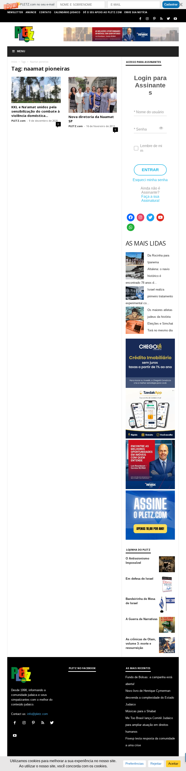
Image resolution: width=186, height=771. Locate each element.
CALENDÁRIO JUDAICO (67, 12)
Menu (21, 51)
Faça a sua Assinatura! (150, 198)
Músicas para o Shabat (140, 711)
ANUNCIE (31, 12)
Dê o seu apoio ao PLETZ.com (102, 12)
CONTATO (45, 12)
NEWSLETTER (15, 12)
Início (14, 61)
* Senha (140, 129)
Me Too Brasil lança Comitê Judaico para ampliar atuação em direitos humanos (149, 724)
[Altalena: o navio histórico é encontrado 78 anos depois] (135, 272)
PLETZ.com (18, 120)
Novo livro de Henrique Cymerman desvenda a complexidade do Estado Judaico (149, 697)
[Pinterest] (154, 19)
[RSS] (161, 19)
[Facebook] (140, 19)
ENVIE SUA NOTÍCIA (135, 12)
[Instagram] (147, 19)
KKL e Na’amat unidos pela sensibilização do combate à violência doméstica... (35, 111)
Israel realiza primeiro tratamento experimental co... (149, 296)
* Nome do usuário (149, 112)
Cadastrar (171, 4)
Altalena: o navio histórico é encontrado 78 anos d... (147, 275)
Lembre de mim (151, 148)
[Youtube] (175, 19)
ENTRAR (150, 170)
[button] (93, 4)
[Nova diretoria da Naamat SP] (93, 95)
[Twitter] (168, 19)
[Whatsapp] (131, 227)
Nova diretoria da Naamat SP (91, 118)
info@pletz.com (37, 714)
